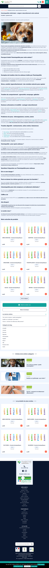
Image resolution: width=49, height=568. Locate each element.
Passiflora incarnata (43, 88)
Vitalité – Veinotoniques (24, 498)
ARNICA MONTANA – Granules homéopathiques (12, 237)
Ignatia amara (7, 88)
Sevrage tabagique (24, 499)
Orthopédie (24, 521)
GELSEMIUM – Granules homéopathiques (36, 445)
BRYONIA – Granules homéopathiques (37, 287)
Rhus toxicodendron (15, 110)
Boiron (12, 239)
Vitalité (24, 518)
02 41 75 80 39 (24, 467)
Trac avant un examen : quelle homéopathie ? (12, 317)
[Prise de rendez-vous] (40, 2)
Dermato (4, 332)
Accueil (2, 10)
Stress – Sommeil (24, 496)
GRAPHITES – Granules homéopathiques (36, 237)
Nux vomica (6, 132)
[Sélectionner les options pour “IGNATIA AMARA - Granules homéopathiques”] (46, 426)
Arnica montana (13, 109)
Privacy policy (34, 566)
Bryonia (39, 110)
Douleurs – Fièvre (24, 490)
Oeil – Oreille (24, 494)
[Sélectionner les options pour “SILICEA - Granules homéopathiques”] (21, 294)
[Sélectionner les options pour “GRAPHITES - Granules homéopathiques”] (46, 244)
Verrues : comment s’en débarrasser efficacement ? (13, 321)
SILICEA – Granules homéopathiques (12, 287)
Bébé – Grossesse (24, 519)
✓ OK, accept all (41, 564)
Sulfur (33, 119)
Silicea (11, 121)
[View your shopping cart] (43, 2)
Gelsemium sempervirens (24, 88)
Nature (4, 340)
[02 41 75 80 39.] (38, 2)
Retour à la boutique (24, 309)
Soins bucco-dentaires (24, 502)
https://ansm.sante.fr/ (28, 558)
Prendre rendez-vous (24, 474)
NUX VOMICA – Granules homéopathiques (12, 445)
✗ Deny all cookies (18, 566)
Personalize (27, 566)
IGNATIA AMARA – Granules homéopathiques (36, 419)
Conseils (4, 330)
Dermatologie (24, 501)
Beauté (24, 516)
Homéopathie (5, 336)
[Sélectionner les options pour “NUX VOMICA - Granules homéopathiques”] (21, 452)
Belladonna (35, 99)
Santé (4, 346)
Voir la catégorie (24, 298)
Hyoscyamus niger (21, 99)
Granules (12, 241)
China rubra (6, 136)
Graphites (45, 119)
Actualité (5, 10)
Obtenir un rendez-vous (26, 304)
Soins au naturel (24, 513)
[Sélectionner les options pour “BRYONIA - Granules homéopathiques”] (46, 294)
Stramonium (3, 99)
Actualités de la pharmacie (24, 527)
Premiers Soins (6, 344)
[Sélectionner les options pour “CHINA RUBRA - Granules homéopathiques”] (21, 269)
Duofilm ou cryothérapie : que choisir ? (11, 319)
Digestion (4, 334)
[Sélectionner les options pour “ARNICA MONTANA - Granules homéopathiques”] (21, 244)
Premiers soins (24, 512)
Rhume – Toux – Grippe (24, 491)
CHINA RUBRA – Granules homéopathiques (12, 262)
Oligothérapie (24, 505)
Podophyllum (7, 135)
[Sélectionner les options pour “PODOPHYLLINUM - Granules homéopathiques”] (46, 269)
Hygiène (4, 338)
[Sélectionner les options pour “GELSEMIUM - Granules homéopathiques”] (46, 452)
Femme (24, 504)
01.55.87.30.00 (20, 558)
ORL (3, 342)
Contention (24, 522)
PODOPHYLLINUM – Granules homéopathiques (37, 262)
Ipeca (5, 133)
